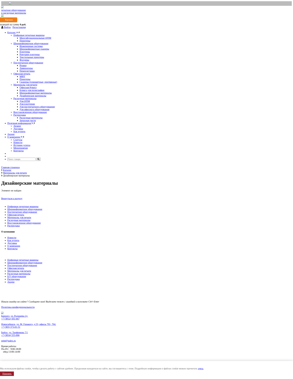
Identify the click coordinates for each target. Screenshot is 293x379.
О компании (13, 246)
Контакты (12, 248)
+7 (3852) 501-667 (10, 318)
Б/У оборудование (16, 276)
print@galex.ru (8, 340)
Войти (7, 27)
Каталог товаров (10, 254)
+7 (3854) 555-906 (10, 335)
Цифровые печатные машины (22, 206)
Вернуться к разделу (11, 198)
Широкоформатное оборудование (24, 209)
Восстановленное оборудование (24, 223)
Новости (11, 237)
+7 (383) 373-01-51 (10, 327)
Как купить (13, 240)
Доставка (12, 243)
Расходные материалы (18, 220)
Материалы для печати (19, 217)
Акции (10, 282)
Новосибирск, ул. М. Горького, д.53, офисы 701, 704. (28, 324)
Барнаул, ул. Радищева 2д (14, 316)
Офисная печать (15, 214)
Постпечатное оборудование (22, 212)
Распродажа (13, 225)
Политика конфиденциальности (18, 307)
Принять (6, 373)
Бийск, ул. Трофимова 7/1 (14, 332)
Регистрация (19, 27)
